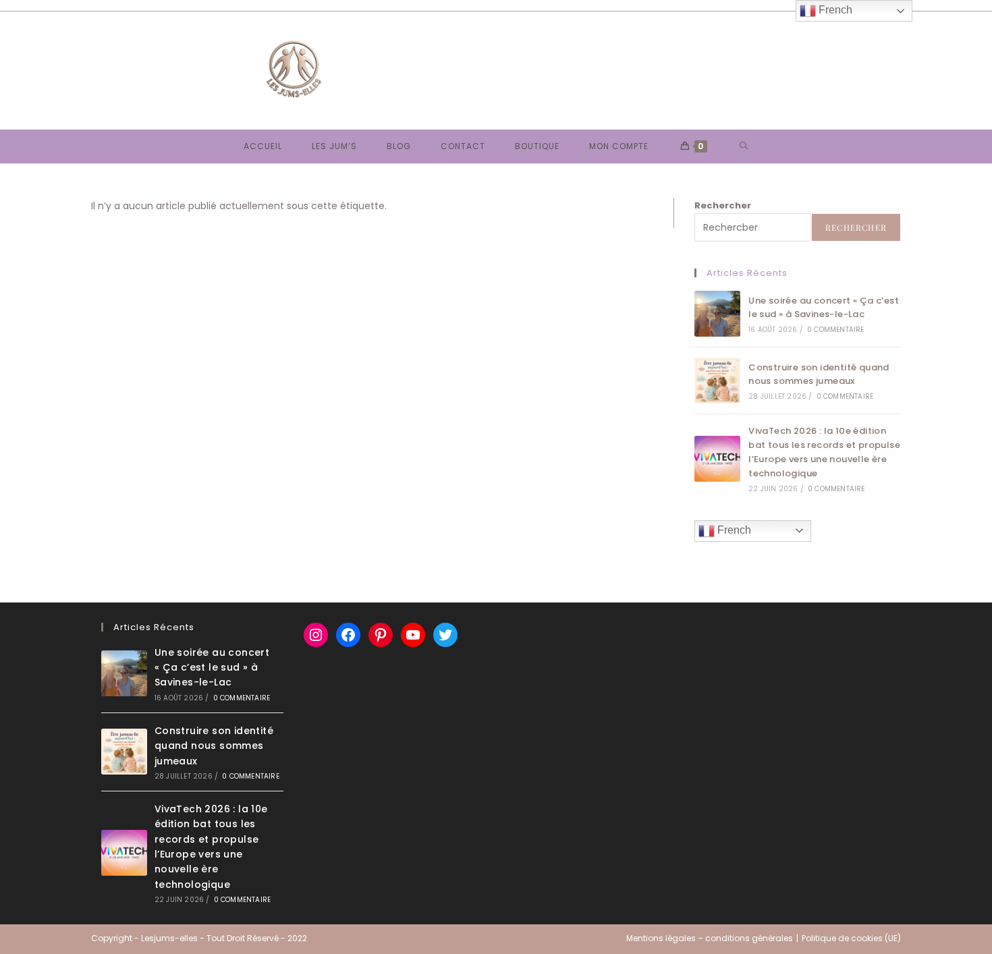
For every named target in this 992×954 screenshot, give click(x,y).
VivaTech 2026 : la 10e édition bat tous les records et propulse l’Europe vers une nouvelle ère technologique (824, 451)
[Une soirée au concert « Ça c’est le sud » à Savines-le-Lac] (717, 314)
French (733, 530)
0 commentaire (835, 330)
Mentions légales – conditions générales (709, 938)
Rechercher (722, 205)
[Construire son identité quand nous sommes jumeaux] (717, 380)
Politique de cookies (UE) (851, 938)
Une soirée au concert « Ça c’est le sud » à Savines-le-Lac (823, 307)
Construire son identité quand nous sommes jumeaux (818, 374)
